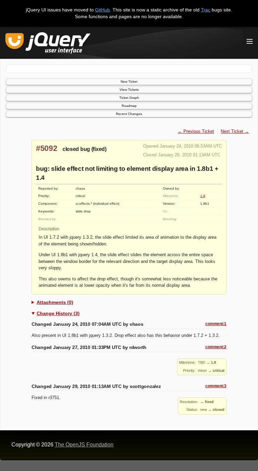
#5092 (46, 148)
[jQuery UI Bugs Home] (47, 44)
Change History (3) (58, 313)
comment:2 (215, 347)
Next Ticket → (235, 131)
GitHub (102, 9)
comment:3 (215, 386)
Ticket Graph (129, 98)
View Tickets (129, 89)
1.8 (202, 196)
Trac (205, 9)
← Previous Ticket (196, 131)
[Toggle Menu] (250, 41)
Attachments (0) (55, 302)
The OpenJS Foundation (84, 444)
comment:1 (215, 323)
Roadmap (129, 106)
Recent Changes (129, 114)
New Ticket (129, 81)
